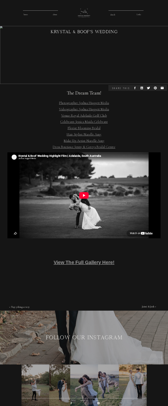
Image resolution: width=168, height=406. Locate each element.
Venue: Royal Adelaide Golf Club (84, 115)
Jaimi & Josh (148, 306)
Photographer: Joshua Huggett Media (84, 103)
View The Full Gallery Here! (84, 262)
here (37, 254)
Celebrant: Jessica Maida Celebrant (84, 122)
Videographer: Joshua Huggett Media (84, 109)
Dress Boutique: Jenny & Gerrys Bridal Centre (84, 147)
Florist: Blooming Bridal (84, 128)
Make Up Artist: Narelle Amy (84, 140)
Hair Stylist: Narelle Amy (84, 134)
